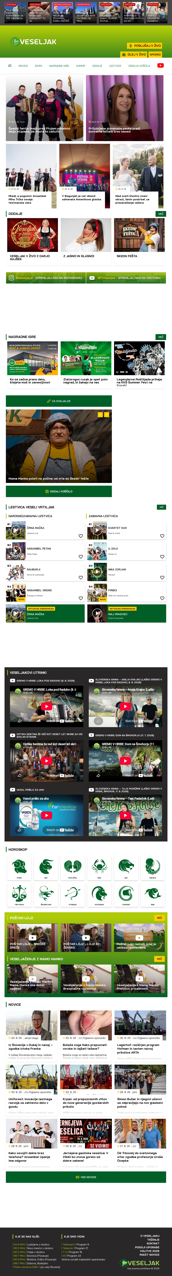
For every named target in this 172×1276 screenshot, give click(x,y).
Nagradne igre (59, 65)
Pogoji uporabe (147, 1247)
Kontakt (153, 1243)
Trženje (153, 1239)
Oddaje (97, 65)
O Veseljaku (149, 1235)
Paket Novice (149, 1254)
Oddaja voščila (139, 65)
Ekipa (38, 65)
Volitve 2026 (149, 1251)
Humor (80, 65)
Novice (23, 65)
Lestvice (115, 65)
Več (160, 214)
